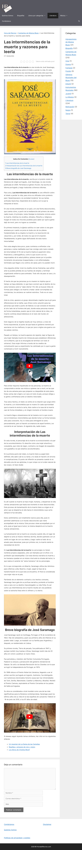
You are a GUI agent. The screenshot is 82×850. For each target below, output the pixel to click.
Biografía (69, 48)
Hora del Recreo (10, 33)
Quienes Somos (10, 830)
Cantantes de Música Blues (28, 33)
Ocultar (31, 159)
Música (62, 16)
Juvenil (68, 94)
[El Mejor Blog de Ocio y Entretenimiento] (6, 7)
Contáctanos (6, 21)
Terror (68, 114)
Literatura (53, 16)
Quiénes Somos (7, 16)
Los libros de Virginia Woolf (19, 750)
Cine (67, 61)
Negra (68, 110)
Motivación (70, 107)
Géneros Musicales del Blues (71, 77)
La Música (70, 97)
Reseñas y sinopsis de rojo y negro (22, 747)
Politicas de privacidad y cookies (17, 838)
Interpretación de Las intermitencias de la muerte (23, 166)
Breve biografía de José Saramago (18, 168)
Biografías (20, 16)
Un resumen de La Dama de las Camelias (24, 744)
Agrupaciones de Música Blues (71, 42)
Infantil (68, 84)
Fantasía (69, 68)
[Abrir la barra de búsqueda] (79, 21)
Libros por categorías (35, 16)
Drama (68, 64)
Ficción (68, 71)
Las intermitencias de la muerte (17, 163)
